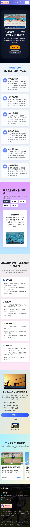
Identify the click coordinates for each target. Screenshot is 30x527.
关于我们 (9, 522)
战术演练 (22, 201)
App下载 (3, 522)
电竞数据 (6, 205)
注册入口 (17, 2)
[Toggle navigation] (27, 2)
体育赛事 (6, 201)
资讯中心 (14, 205)
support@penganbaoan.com (10, 500)
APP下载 (15, 47)
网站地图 (26, 522)
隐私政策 (14, 522)
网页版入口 (16, 52)
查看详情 (19, 477)
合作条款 (20, 522)
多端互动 (14, 201)
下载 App (15, 415)
